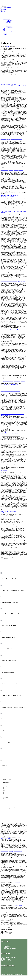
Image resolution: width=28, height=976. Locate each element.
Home (7, 46)
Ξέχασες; (9, 779)
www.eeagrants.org (17, 849)
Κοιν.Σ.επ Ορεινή (4, 432)
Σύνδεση (4, 779)
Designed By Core (19, 974)
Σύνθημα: (4, 790)
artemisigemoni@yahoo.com (19, 381)
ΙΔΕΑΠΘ (2, 512)
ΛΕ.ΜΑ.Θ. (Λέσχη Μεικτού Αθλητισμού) (9, 195)
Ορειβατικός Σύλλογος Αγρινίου (7, 196)
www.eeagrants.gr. (18, 851)
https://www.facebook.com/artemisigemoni (9, 384)
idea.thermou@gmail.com (6, 7)
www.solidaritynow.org (17, 905)
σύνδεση (7, 807)
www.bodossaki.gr (16, 882)
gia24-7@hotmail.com (8, 381)
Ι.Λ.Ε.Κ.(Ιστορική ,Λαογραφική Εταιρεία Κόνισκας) (11, 139)
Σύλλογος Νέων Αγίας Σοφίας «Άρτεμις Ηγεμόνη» (11, 329)
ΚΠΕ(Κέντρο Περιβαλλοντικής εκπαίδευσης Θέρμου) (12, 170)
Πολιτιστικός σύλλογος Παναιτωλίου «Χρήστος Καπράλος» (13, 281)
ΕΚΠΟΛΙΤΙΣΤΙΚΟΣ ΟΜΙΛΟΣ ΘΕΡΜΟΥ (9, 433)
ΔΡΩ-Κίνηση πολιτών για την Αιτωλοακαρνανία (10, 391)
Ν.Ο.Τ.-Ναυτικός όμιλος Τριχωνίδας (8, 511)
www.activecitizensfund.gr (6, 838)
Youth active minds (4, 470)
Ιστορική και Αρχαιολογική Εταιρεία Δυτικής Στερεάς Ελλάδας (14, 85)
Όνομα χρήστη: (5, 786)
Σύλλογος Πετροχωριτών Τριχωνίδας (8, 84)
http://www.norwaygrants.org (7, 851)
